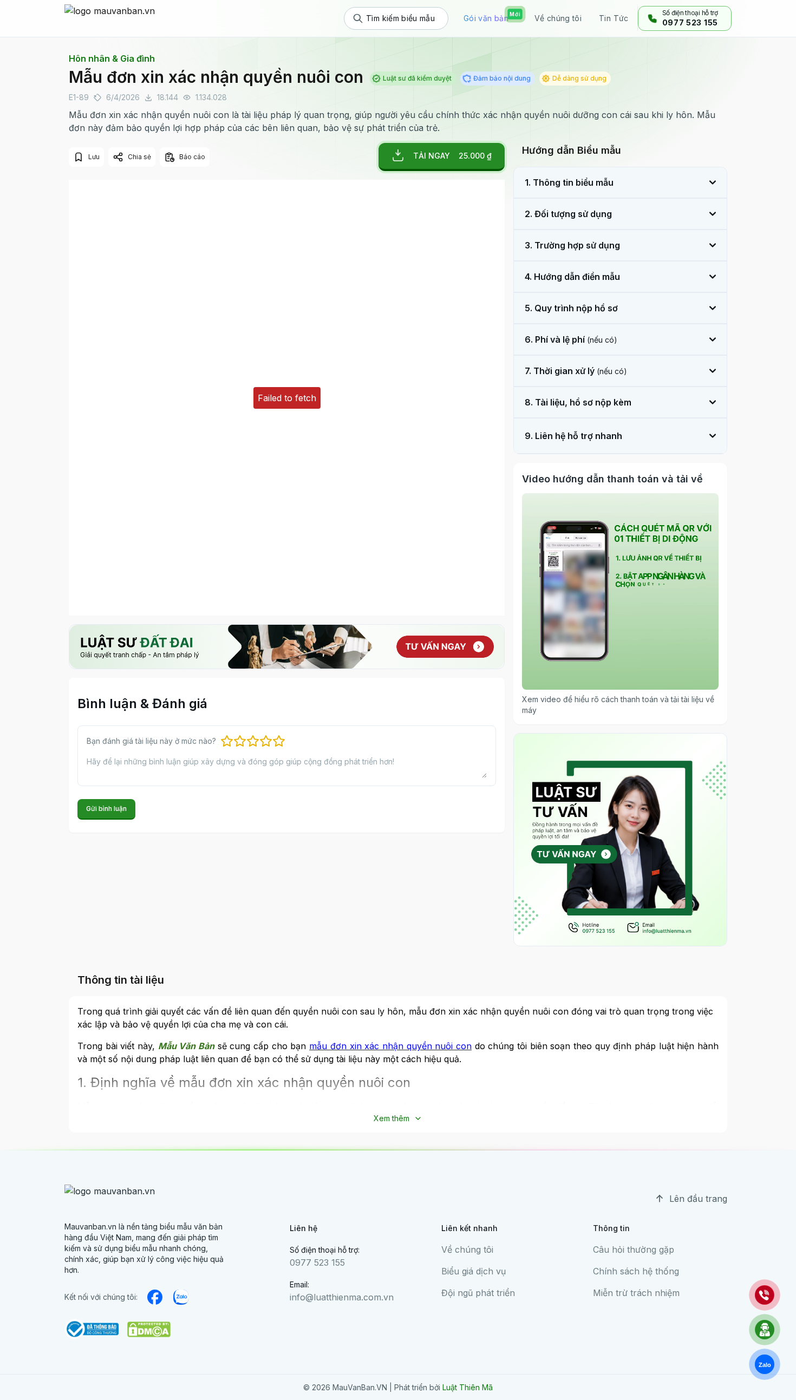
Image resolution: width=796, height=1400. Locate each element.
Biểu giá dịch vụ (473, 1271)
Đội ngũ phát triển (478, 1292)
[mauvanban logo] (111, 18)
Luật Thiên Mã (467, 1387)
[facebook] (155, 1297)
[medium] (181, 1297)
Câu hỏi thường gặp (633, 1249)
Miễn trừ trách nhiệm (636, 1292)
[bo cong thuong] (91, 1329)
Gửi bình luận (106, 808)
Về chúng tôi (467, 1249)
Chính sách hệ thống (636, 1271)
